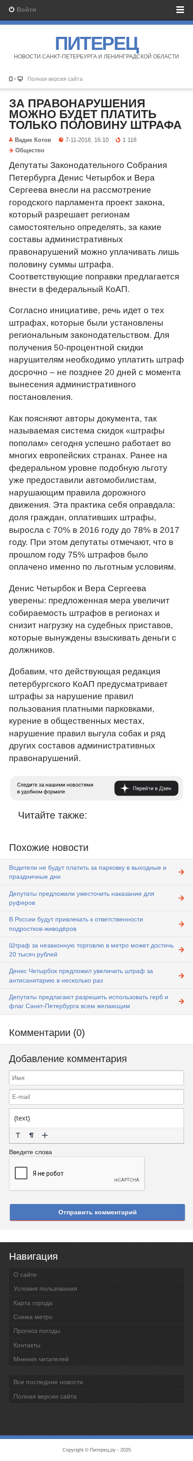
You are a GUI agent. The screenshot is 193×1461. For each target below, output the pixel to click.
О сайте (25, 1274)
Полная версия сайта (55, 79)
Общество (29, 150)
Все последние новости (48, 1382)
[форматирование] (18, 1135)
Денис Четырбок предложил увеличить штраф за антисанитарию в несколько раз (81, 975)
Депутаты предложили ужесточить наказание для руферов (81, 898)
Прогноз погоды (36, 1330)
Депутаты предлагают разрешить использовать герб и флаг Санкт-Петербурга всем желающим (88, 1001)
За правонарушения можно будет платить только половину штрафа (95, 114)
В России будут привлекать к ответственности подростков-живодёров (76, 924)
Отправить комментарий (97, 1212)
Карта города (33, 1302)
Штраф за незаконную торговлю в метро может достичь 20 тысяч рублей (91, 950)
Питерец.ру (103, 1449)
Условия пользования (45, 1288)
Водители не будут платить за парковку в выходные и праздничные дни (88, 872)
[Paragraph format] (31, 1135)
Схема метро (33, 1316)
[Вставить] (45, 1135)
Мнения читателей (41, 1359)
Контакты (26, 1345)
